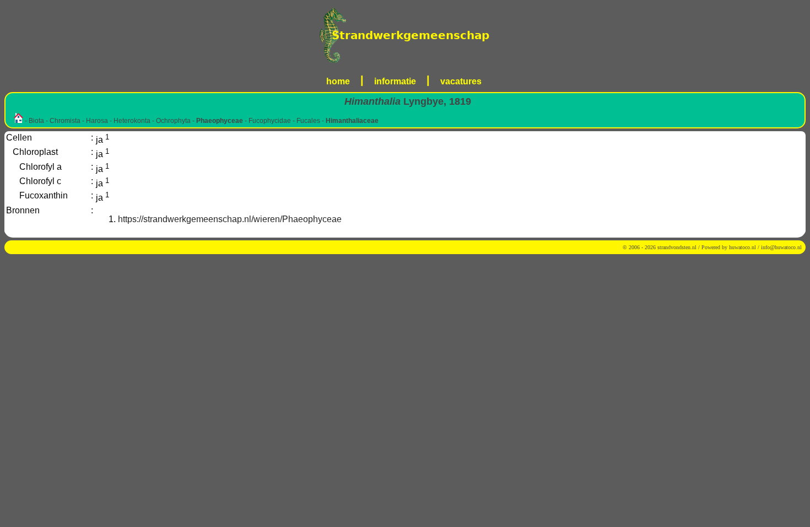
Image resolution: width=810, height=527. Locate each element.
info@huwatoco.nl (781, 247)
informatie (395, 81)
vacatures (461, 81)
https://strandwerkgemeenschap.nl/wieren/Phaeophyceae (230, 219)
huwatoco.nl (742, 247)
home (338, 81)
